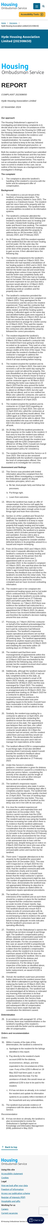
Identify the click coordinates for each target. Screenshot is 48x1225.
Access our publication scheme (15, 1193)
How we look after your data (14, 1185)
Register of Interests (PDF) (13, 1197)
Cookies (5, 1177)
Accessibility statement (12, 1173)
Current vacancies (9, 1213)
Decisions (13, 23)
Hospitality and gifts (10, 1201)
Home (3, 23)
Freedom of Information (12, 1189)
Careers (4, 1209)
